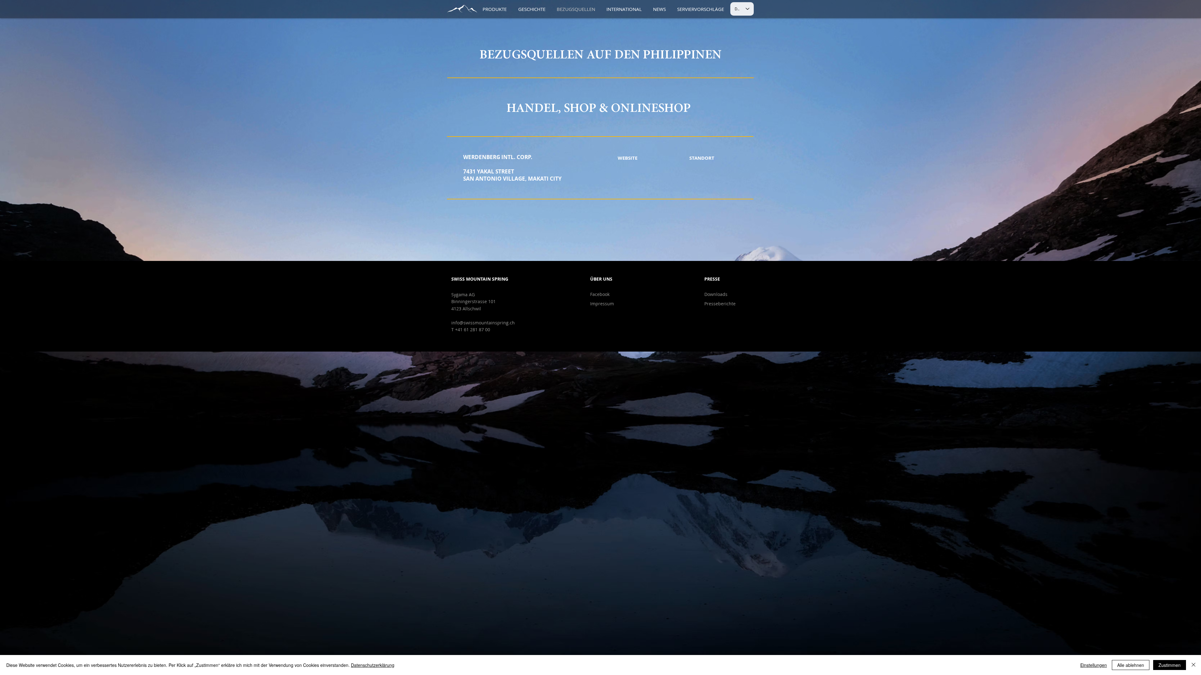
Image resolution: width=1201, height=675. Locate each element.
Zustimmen (1169, 665)
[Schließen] (1193, 665)
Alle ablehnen (1130, 665)
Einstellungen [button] (1093, 665)
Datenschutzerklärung (372, 665)
